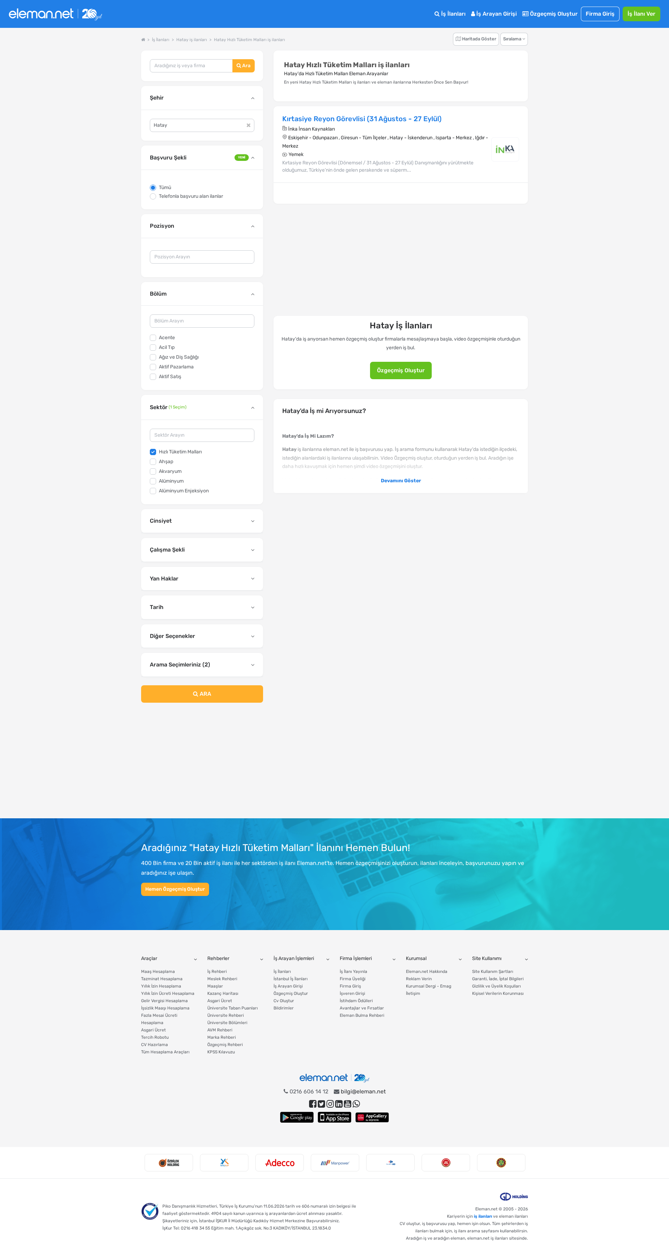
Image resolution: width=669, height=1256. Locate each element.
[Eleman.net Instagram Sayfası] (330, 1104)
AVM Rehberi (219, 1030)
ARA (204, 694)
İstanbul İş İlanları (291, 978)
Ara (246, 66)
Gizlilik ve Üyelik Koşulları (496, 986)
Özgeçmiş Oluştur (553, 13)
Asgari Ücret (153, 1030)
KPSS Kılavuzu (221, 1052)
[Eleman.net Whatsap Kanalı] (356, 1104)
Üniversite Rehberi (225, 1015)
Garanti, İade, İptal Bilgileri (498, 978)
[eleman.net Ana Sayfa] (143, 39)
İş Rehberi (217, 971)
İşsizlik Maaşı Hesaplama (165, 1008)
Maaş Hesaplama (158, 971)
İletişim (413, 993)
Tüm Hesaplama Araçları (165, 1052)
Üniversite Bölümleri (227, 1022)
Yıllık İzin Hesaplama (161, 986)
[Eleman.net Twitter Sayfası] (321, 1104)
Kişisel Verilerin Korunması (498, 993)
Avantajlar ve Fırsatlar (362, 1008)
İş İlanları (453, 13)
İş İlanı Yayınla (353, 971)
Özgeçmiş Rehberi (225, 1044)
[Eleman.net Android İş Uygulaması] (297, 1117)
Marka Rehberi (221, 1037)
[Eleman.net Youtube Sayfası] (347, 1104)
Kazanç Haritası (222, 993)
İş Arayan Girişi (496, 13)
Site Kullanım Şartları (492, 971)
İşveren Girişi (352, 993)
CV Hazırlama (154, 1044)
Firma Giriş (600, 13)
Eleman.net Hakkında (426, 971)
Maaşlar (215, 986)
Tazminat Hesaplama (162, 978)
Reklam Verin (419, 978)
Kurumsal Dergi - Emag (428, 986)
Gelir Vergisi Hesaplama (164, 1000)
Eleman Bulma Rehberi (362, 1015)
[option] (169, 1162)
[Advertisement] (202, 764)
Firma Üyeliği (353, 978)
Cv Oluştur (284, 1000)
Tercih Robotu (155, 1037)
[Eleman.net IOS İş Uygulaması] (334, 1117)
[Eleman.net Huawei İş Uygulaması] (372, 1117)
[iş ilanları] (55, 14)
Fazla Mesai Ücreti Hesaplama (159, 1019)
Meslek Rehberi (222, 978)
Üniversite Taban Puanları (232, 1008)
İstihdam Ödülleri (356, 1000)
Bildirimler (284, 1008)
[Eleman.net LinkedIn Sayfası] (339, 1104)
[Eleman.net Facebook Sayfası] (312, 1104)
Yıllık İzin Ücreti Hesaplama (167, 993)
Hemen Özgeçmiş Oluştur (175, 889)
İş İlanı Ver (641, 13)
